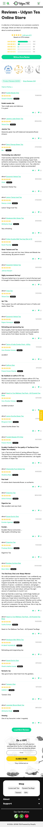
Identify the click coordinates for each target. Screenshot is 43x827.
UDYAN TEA (17, 824)
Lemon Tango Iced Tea (14, 197)
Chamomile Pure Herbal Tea (15, 469)
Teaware (18, 792)
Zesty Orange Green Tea (14, 144)
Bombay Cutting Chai (13, 563)
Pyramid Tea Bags (28, 788)
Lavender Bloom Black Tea (15, 705)
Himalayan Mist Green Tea (15, 218)
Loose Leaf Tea (14, 788)
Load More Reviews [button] (21, 730)
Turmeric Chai (10, 684)
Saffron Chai (10, 365)
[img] (21, 35)
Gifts (26, 792)
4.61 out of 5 (26, 35)
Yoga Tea (9, 291)
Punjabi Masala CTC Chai (14, 437)
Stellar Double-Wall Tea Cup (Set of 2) (19, 239)
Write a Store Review (21, 57)
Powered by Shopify (29, 824)
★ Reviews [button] (41, 415)
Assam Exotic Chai (12, 516)
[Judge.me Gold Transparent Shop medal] (19, 69)
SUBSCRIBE (21, 758)
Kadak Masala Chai (12, 93)
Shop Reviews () (29, 81)
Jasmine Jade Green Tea (14, 118)
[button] (4, 3)
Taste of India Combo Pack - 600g (18, 344)
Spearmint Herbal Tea (13, 176)
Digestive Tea (10, 493)
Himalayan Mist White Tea (15, 639)
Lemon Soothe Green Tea (15, 416)
